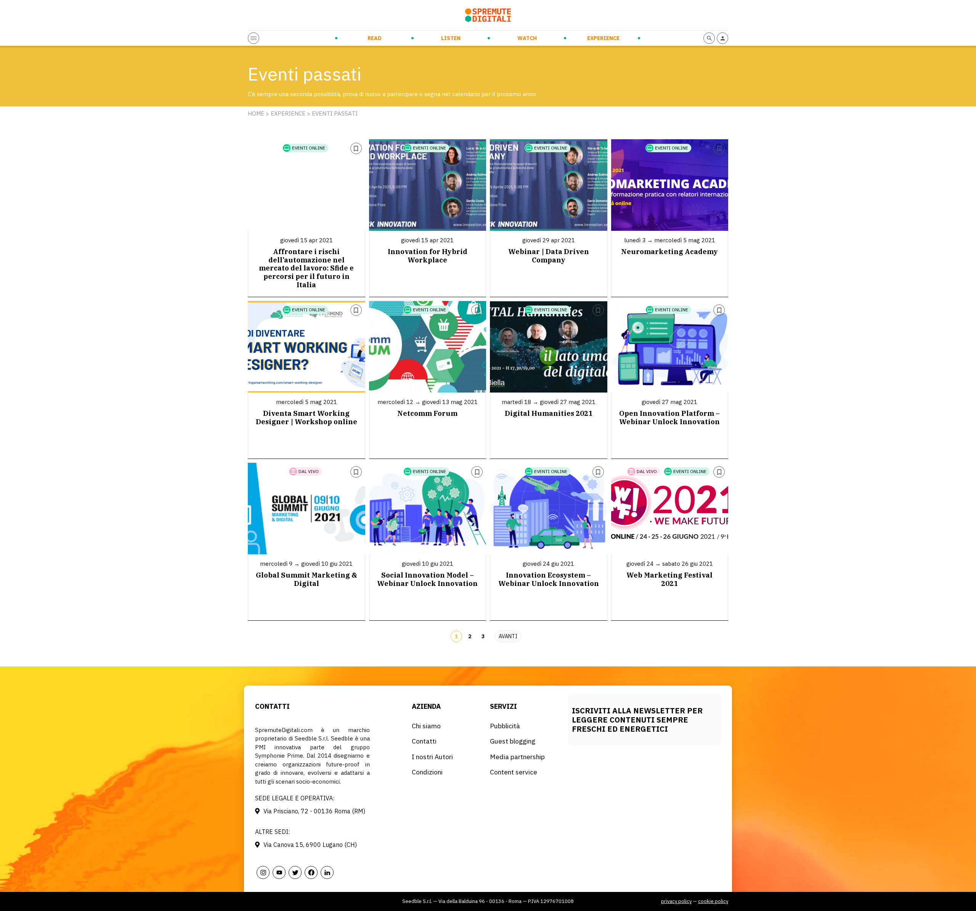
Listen (451, 38)
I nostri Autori (432, 756)
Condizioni (427, 772)
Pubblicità (505, 725)
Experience (603, 38)
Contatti (424, 741)
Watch (527, 38)
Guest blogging (512, 741)
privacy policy (676, 901)
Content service (513, 772)
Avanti (508, 636)
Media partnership (517, 756)
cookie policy (713, 901)
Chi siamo (426, 725)
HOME (256, 113)
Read (375, 38)
